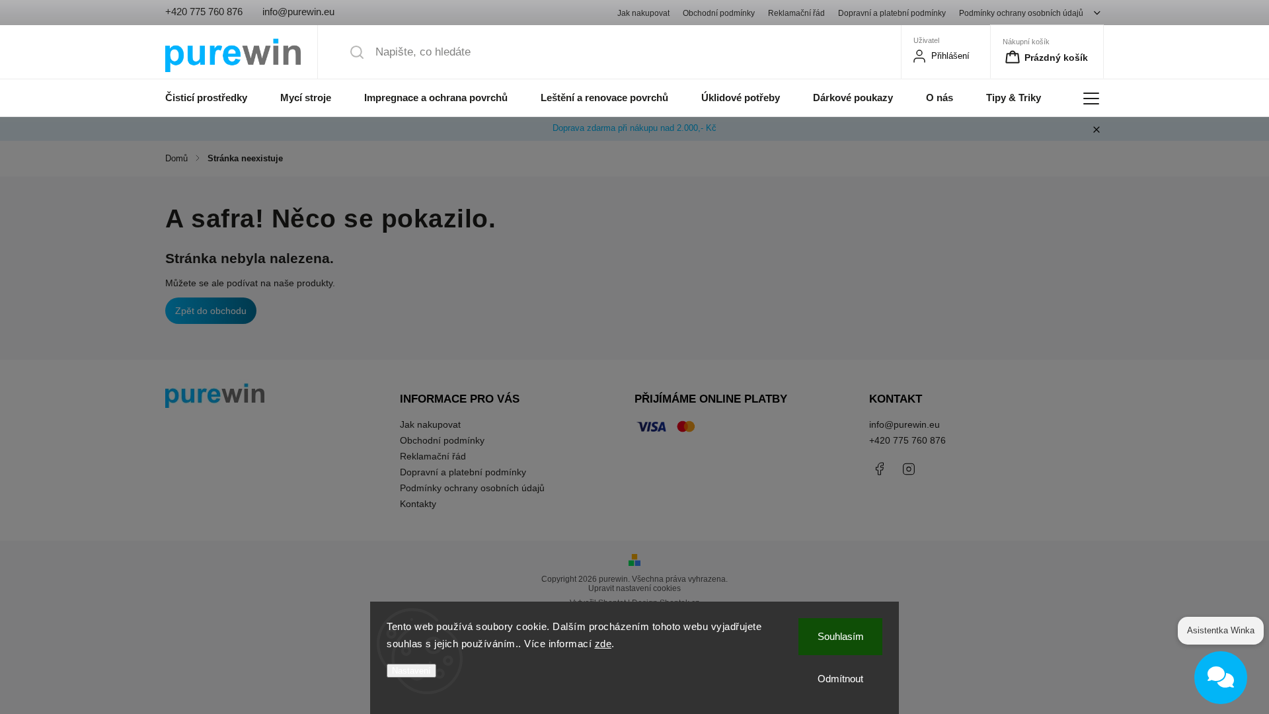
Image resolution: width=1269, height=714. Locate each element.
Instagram (909, 469)
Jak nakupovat (643, 13)
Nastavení (411, 671)
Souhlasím (841, 636)
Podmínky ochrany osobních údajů (1021, 13)
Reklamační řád (796, 13)
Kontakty (418, 503)
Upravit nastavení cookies (634, 588)
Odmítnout (840, 678)
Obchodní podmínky (719, 13)
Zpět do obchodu (211, 310)
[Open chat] (1220, 677)
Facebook (879, 469)
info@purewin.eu (904, 424)
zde (603, 643)
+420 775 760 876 (907, 440)
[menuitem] (214, 97)
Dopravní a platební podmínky (892, 13)
